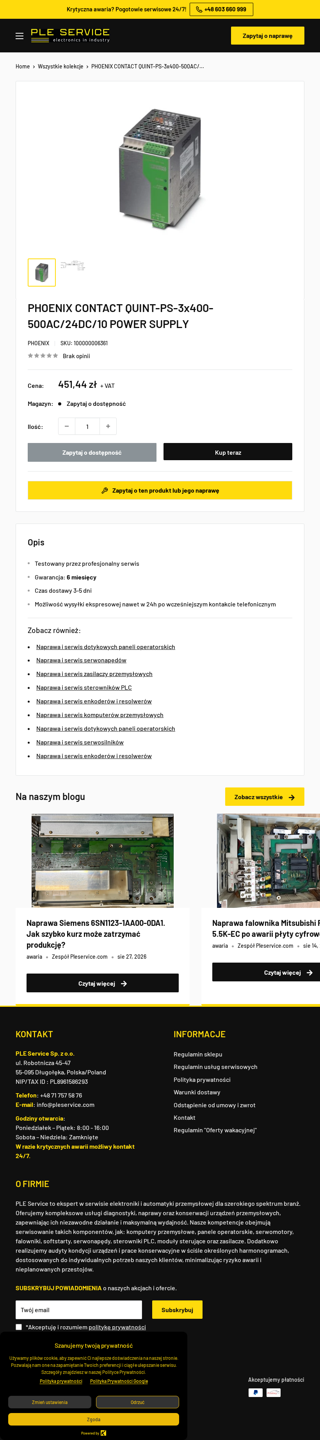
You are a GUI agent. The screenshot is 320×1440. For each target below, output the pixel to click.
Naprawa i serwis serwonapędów (81, 660)
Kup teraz (228, 452)
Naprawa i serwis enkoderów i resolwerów (94, 701)
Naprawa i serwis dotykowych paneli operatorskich (105, 646)
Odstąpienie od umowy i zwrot (215, 1104)
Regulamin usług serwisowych (216, 1066)
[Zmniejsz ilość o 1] (67, 426)
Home (23, 66)
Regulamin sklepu (198, 1054)
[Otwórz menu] (19, 36)
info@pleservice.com (65, 1104)
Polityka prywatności (202, 1079)
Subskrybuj (177, 1309)
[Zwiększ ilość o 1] (108, 426)
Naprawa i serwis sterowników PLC (84, 687)
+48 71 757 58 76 (61, 1095)
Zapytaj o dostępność (92, 452)
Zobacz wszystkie (259, 796)
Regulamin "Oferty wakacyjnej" (215, 1129)
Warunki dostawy (197, 1092)
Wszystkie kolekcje (61, 66)
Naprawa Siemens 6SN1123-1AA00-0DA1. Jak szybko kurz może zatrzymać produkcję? (96, 933)
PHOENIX (38, 343)
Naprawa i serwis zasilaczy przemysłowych (94, 673)
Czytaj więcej (97, 983)
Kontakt (185, 1117)
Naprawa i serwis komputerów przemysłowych (100, 714)
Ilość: (35, 426)
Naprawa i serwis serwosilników (80, 742)
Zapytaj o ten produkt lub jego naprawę (165, 490)
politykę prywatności (117, 1327)
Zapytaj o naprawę (268, 35)
